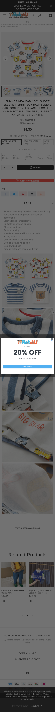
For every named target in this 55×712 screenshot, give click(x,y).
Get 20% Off (27, 366)
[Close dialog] (52, 339)
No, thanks (27, 371)
